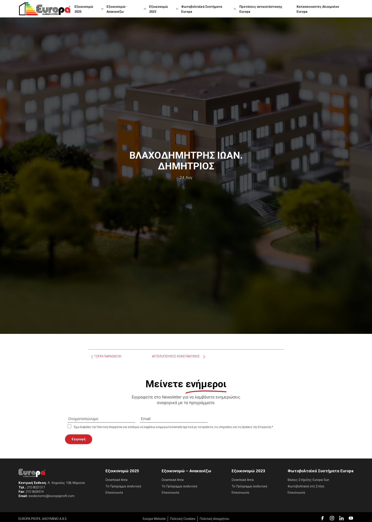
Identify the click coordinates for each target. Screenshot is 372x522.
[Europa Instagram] (332, 518)
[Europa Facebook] (322, 518)
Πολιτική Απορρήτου (214, 519)
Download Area (116, 480)
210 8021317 (36, 487)
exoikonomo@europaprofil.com (51, 496)
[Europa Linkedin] (341, 518)
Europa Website (154, 519)
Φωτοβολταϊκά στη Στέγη (306, 486)
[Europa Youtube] (350, 518)
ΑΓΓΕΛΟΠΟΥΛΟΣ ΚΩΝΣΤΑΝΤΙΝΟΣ (176, 356)
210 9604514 (35, 492)
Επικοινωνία (114, 492)
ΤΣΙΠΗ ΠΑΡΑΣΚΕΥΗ (107, 356)
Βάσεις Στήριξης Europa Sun (308, 480)
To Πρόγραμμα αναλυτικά (123, 486)
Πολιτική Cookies (182, 519)
